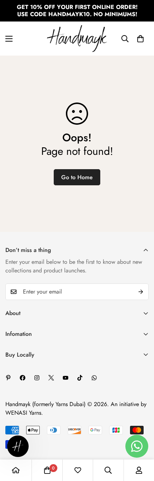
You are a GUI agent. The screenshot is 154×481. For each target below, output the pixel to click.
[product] (15, 470)
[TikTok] (80, 378)
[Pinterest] (8, 378)
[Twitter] (51, 378)
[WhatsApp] (94, 378)
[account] (139, 470)
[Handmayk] (77, 39)
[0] (140, 38)
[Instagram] (37, 378)
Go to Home (77, 177)
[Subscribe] (141, 292)
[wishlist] (77, 470)
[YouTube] (65, 378)
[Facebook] (22, 378)
